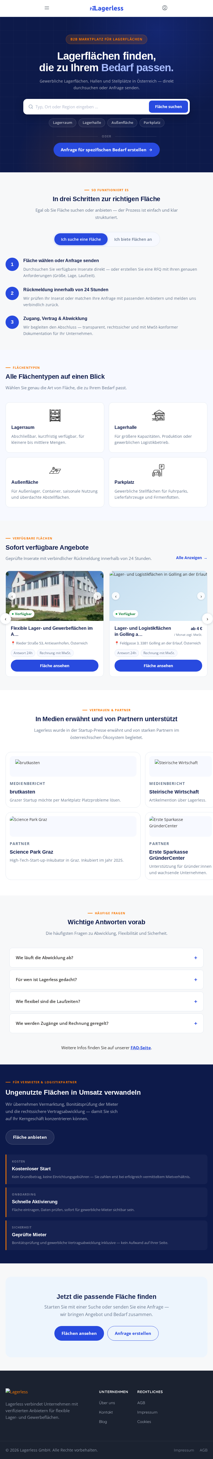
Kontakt (106, 1412)
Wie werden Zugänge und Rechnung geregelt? (62, 1023)
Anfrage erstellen (133, 1333)
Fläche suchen (168, 106)
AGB (141, 1402)
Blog (103, 1421)
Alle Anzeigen (189, 557)
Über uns (107, 1402)
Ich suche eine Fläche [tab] (81, 239)
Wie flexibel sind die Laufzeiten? (48, 1001)
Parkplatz (152, 122)
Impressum (147, 1412)
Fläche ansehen (54, 665)
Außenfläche (122, 122)
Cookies (144, 1421)
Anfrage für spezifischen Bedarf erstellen (103, 149)
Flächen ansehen (79, 1333)
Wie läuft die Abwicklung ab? (44, 957)
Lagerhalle (92, 122)
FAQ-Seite (141, 1047)
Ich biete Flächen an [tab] (133, 239)
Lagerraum (62, 122)
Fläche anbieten (30, 1137)
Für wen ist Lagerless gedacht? (46, 979)
